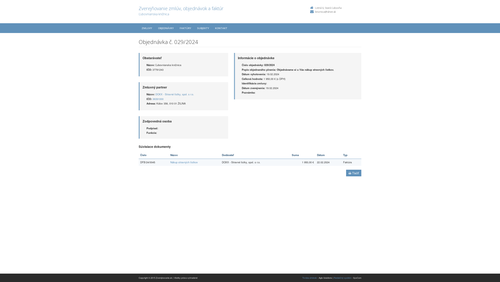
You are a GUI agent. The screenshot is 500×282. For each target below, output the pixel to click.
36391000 (158, 99)
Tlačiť (355, 173)
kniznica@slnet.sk (325, 11)
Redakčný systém (342, 277)
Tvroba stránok (309, 277)
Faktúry (185, 28)
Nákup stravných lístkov (184, 162)
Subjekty (203, 28)
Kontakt (221, 28)
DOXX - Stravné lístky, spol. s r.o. (174, 94)
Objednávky (166, 28)
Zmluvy (147, 28)
